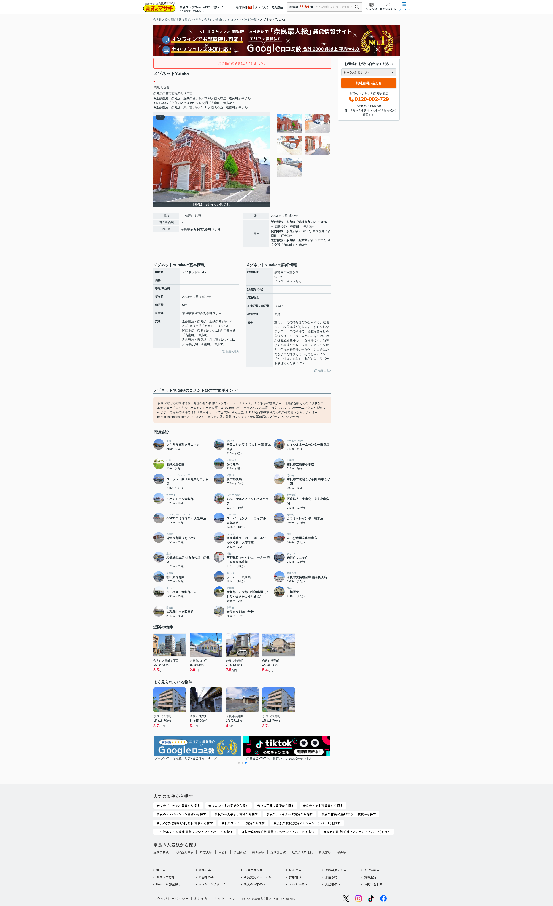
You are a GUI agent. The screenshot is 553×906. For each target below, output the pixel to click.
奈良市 (167, 93)
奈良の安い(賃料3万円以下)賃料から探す (185, 823)
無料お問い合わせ (369, 83)
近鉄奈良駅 (161, 852)
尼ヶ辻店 (295, 870)
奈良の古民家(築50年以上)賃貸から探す (348, 814)
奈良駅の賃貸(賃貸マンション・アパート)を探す (306, 823)
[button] (239, 763)
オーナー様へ (298, 884)
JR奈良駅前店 (253, 870)
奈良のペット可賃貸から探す (323, 805)
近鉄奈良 (304, 222)
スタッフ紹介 (165, 877)
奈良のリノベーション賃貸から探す (181, 814)
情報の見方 (232, 351)
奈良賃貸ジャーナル (258, 877)
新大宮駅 (325, 852)
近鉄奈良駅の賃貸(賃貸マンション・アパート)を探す (278, 831)
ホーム (160, 870)
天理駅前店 (372, 870)
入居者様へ (332, 884)
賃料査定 (370, 877)
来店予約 (331, 877)
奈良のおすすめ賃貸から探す (228, 805)
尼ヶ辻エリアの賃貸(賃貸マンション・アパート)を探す (195, 831)
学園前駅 (240, 852)
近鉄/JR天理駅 (302, 852)
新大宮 (302, 240)
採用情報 (295, 877)
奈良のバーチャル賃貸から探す (178, 805)
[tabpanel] (303, 145)
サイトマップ (224, 898)
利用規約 (201, 898)
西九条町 (178, 93)
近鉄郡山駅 (278, 852)
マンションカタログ (212, 884)
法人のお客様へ (254, 884)
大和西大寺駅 (184, 852)
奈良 (289, 231)
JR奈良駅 (205, 852)
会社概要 (205, 870)
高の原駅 (258, 852)
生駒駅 (223, 852)
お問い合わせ (373, 884)
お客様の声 (206, 877)
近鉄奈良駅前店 (336, 870)
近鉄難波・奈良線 (283, 222)
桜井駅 (341, 852)
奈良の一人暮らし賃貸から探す (236, 814)
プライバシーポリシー (171, 898)
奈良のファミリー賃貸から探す (243, 823)
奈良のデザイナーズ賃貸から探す (289, 814)
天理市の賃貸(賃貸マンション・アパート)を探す (356, 831)
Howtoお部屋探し (168, 884)
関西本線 (277, 231)
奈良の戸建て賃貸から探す (275, 805)
